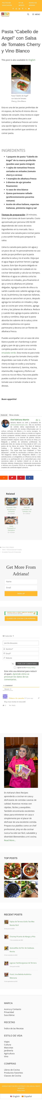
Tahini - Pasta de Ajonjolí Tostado (12, 549)
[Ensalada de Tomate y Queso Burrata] (12, 872)
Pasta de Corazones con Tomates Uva (27, 509)
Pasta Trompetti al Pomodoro (11, 528)
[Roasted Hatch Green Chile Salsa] (29, 890)
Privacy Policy (30, 667)
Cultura (7, 1044)
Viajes (7, 1041)
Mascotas (8, 1047)
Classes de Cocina (12, 1075)
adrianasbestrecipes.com (19, 425)
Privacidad (9, 1012)
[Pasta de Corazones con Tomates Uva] (26, 501)
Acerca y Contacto (12, 1009)
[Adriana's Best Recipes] (5, 14)
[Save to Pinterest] (21, 478)
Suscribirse (9, 1015)
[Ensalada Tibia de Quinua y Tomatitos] (11, 501)
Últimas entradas (14, 415)
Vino (6, 1056)
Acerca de (4, 415)
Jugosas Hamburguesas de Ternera (23, 963)
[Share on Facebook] (29, 478)
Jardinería (8, 1050)
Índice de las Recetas (14, 1028)
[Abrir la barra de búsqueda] (28, 14)
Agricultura (9, 1053)
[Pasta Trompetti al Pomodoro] (11, 520)
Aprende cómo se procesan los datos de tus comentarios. (16, 677)
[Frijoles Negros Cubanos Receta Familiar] (12, 890)
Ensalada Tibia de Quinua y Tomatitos (11, 509)
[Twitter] (39, 420)
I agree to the (26, 667)
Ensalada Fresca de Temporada (11, 552)
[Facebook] (37, 420)
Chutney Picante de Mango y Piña (22, 936)
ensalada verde (9, 352)
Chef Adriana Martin (19, 419)
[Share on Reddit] (4, 478)
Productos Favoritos (13, 1072)
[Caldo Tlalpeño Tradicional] (29, 872)
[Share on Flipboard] (12, 478)
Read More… (10, 840)
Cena (3, 547)
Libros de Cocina (12, 1069)
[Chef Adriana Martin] (5, 426)
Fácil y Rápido (10, 547)
